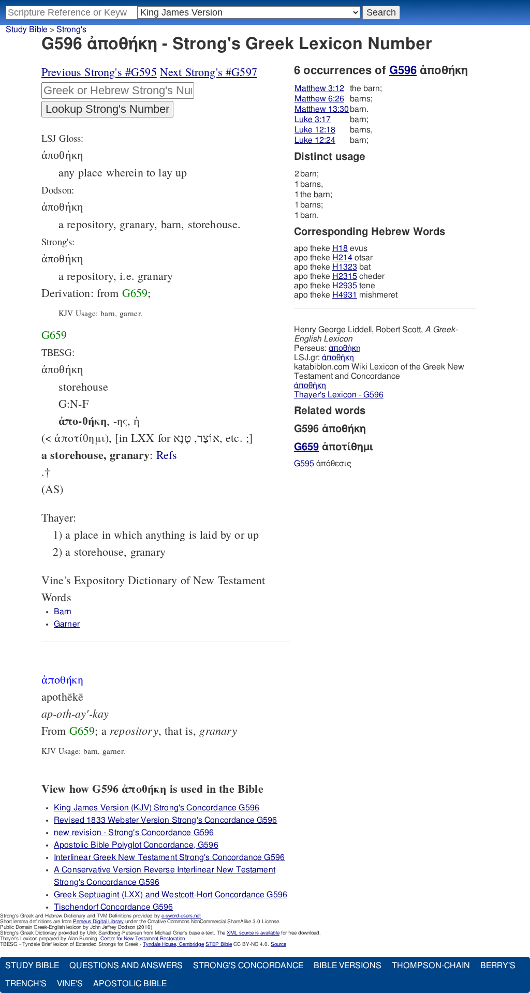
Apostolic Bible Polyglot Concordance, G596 (136, 845)
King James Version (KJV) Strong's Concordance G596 (156, 808)
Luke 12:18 (315, 130)
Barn (63, 611)
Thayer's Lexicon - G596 (339, 395)
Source (278, 944)
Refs (167, 454)
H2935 (344, 285)
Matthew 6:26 (319, 99)
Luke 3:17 (313, 119)
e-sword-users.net (181, 915)
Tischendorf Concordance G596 (113, 907)
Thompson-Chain (431, 965)
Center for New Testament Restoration (142, 938)
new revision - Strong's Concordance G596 (134, 832)
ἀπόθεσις (322, 464)
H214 (342, 258)
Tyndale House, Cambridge (173, 944)
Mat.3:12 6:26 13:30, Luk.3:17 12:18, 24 (167, 454)
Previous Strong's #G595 (99, 71)
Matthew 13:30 (322, 109)
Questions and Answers (126, 965)
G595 (304, 464)
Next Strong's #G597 (208, 71)
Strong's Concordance (248, 965)
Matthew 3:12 (319, 88)
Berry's (498, 965)
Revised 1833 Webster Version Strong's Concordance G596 (165, 820)
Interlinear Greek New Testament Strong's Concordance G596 (169, 857)
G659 (135, 292)
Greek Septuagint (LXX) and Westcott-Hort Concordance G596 (170, 895)
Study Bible (27, 29)
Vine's (70, 984)
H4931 (344, 295)
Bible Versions (347, 965)
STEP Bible (218, 944)
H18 (340, 248)
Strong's (71, 29)
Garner (67, 624)
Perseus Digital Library (98, 921)
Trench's (26, 984)
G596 (403, 70)
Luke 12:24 (315, 140)
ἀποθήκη (345, 348)
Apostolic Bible (130, 984)
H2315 (344, 276)
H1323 (344, 267)
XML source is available (253, 933)
